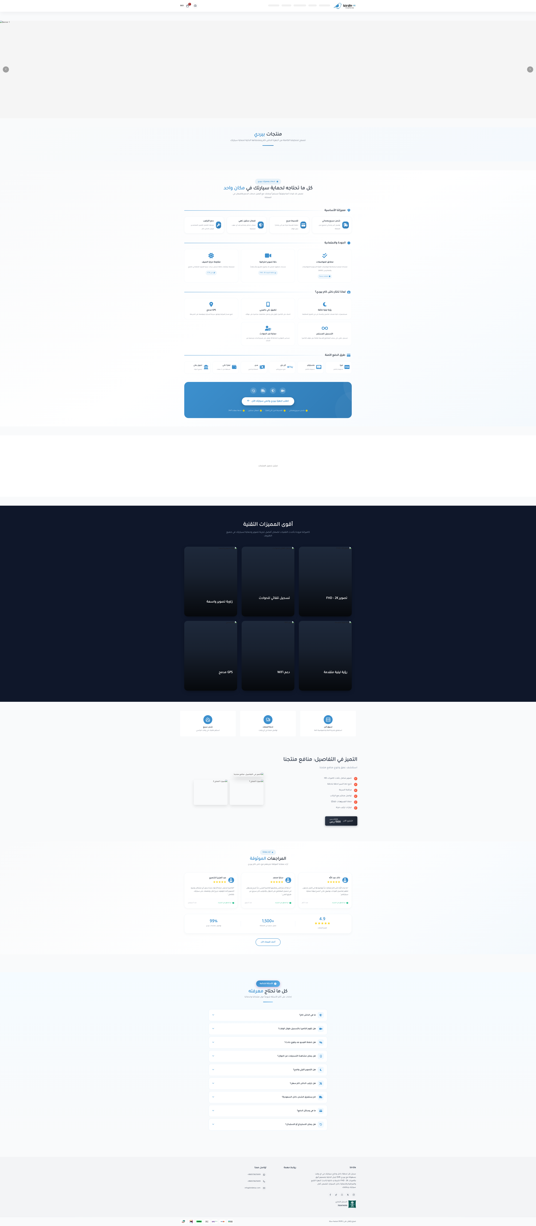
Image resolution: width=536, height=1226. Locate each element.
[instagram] (353, 1195)
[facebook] (330, 1195)
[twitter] (348, 1195)
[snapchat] (342, 1195)
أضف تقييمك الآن (268, 942)
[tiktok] (336, 1195)
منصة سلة (333, 1222)
